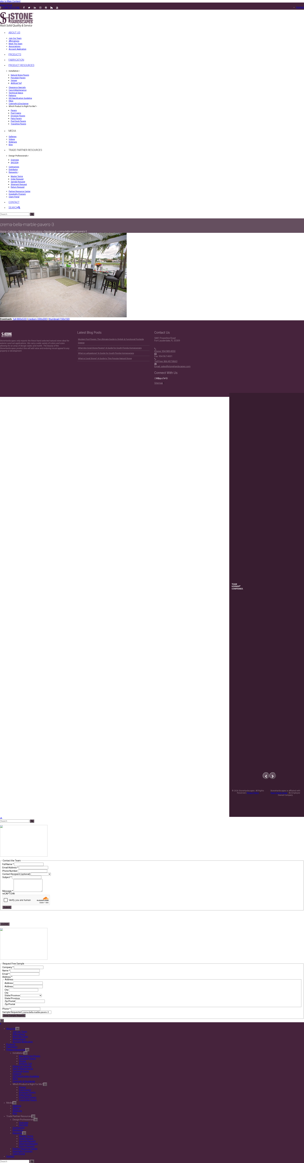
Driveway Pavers (27, 1092)
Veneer (22, 1061)
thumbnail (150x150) (59, 319)
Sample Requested (12, 1012)
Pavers (22, 1087)
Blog (15, 1113)
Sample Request (27, 1141)
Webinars (17, 1111)
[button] (14, 207)
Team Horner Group (278, 793)
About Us (11, 1028)
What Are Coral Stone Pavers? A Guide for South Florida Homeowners (110, 348)
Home (3, 231)
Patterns (17, 1074)
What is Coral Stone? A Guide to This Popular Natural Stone (105, 358)
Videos (16, 1108)
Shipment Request (28, 1143)
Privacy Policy (253, 793)
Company (8, 967)
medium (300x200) (37, 319)
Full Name (8, 864)
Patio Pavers (25, 1095)
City (7, 990)
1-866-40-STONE (11, 7)
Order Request (26, 1138)
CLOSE (4, 924)
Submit (7, 907)
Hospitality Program (22, 1151)
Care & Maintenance (23, 1068)
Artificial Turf (25, 1063)
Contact (10, 1156)
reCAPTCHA (8, 893)
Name (6, 970)
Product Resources (15, 1049)
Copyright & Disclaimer (24, 1081)
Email (6, 974)
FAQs (15, 1079)
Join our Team (20, 1031)
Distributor (18, 1130)
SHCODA (23, 1125)
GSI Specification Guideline (26, 1076)
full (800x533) (20, 319)
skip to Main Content (10, 1)
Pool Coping (25, 1090)
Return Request (27, 1146)
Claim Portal (19, 1154)
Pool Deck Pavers (27, 1097)
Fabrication (11, 1047)
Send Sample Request (14, 1015)
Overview (23, 1122)
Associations (19, 1039)
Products (10, 1044)
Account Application (23, 1041)
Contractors (19, 1127)
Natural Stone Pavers (29, 1056)
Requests (17, 1133)
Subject (7, 877)
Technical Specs (21, 1071)
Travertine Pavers (28, 1100)
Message (7, 891)
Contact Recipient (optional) (16, 874)
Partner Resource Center (25, 1148)
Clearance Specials (22, 1066)
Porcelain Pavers (27, 1058)
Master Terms (26, 1136)
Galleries (12, 231)
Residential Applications (30, 231)
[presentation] (266, 775)
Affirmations (19, 1034)
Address (9, 983)
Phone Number (10, 871)
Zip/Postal (10, 1001)
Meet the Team (20, 1036)
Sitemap (158, 383)
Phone (6, 1009)
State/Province (12, 995)
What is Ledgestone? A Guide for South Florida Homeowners (106, 353)
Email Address (10, 867)
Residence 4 (50, 231)
